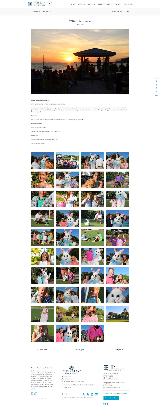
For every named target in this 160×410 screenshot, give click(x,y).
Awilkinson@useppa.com (113, 387)
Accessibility (65, 397)
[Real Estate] (87, 394)
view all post (80, 350)
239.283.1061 (67, 376)
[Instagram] (66, 394)
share (156, 78)
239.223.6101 (109, 385)
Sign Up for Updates (111, 398)
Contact (118, 4)
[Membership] (83, 394)
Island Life (72, 4)
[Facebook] (62, 394)
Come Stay (81, 4)
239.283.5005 (67, 387)
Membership (91, 4)
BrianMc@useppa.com (112, 378)
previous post (43, 350)
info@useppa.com (69, 378)
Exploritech (91, 397)
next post (118, 350)
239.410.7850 (109, 377)
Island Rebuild (128, 4)
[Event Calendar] (92, 394)
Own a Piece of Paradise (105, 4)
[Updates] (96, 394)
